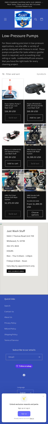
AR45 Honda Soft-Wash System (33, 196)
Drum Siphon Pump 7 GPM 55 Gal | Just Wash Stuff (13, 106)
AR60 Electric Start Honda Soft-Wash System (34, 151)
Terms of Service (11, 340)
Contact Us (9, 311)
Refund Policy (10, 328)
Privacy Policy (10, 323)
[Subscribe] (39, 357)
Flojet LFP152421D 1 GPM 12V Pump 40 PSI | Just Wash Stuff (35, 106)
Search (7, 306)
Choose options (35, 213)
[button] (5, 19)
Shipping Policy (11, 334)
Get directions (16, 271)
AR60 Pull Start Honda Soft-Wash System (11, 197)
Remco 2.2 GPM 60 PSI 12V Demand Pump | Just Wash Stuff (13, 151)
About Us (8, 317)
